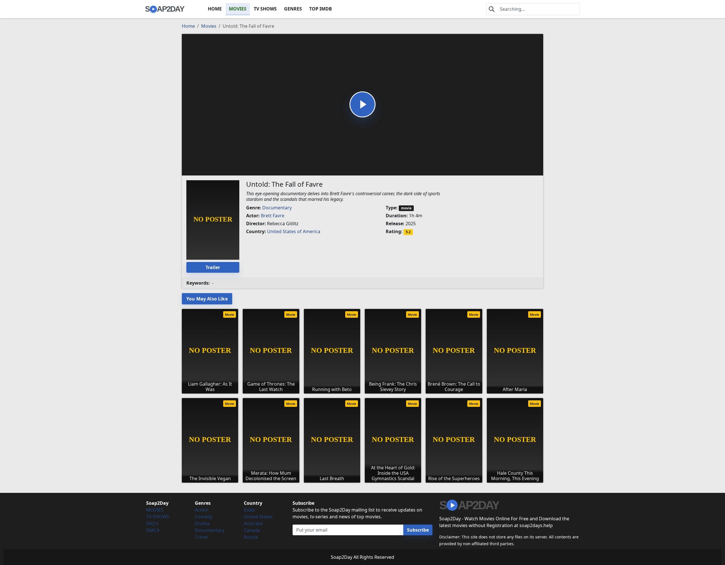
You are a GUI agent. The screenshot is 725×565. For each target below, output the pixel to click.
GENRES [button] (293, 9)
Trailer (213, 267)
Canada (252, 530)
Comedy (203, 517)
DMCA (152, 530)
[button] (362, 104)
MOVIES (237, 9)
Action (201, 510)
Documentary (277, 208)
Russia (251, 537)
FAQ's (152, 523)
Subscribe (418, 530)
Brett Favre (272, 215)
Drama (202, 523)
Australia (253, 523)
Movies (208, 26)
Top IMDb (320, 9)
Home (188, 26)
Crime (201, 537)
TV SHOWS (265, 9)
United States (258, 517)
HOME (215, 9)
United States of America (293, 231)
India (249, 510)
